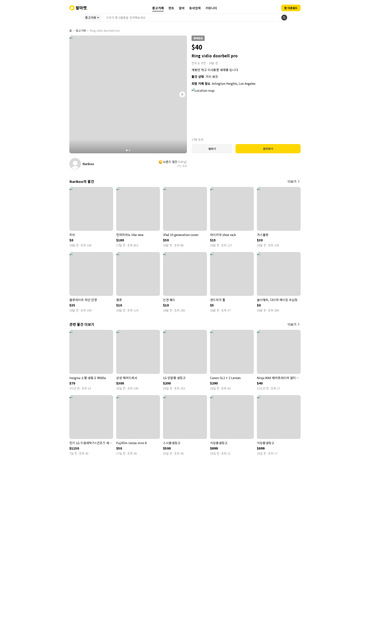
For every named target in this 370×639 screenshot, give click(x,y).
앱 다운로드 (291, 8)
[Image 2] (129, 150)
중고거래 (81, 30)
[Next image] (182, 94)
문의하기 (268, 149)
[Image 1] (127, 150)
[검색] (284, 17)
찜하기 (212, 149)
